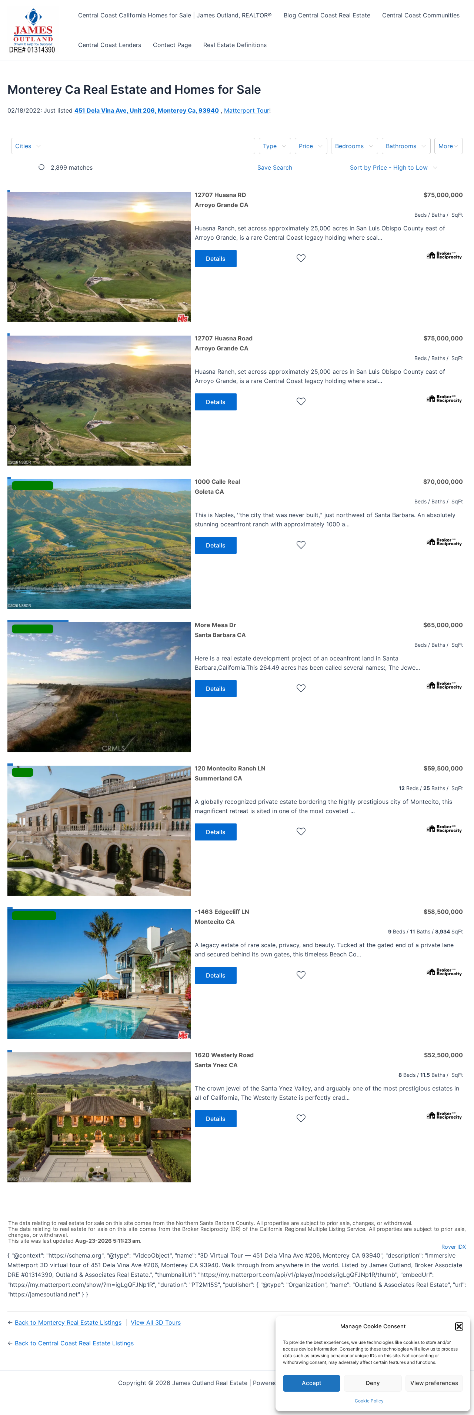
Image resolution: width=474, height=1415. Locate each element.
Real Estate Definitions (235, 45)
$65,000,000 (443, 625)
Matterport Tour (246, 110)
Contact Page (172, 45)
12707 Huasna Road (224, 343)
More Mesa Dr (220, 629)
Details (216, 258)
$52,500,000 (443, 1055)
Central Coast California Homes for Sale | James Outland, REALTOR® (175, 15)
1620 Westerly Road (224, 1059)
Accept (311, 1382)
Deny (373, 1382)
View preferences (434, 1382)
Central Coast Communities (421, 15)
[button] (459, 1326)
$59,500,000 (443, 768)
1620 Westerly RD (221, 1203)
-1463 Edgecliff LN (222, 916)
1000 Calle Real (217, 486)
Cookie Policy (369, 1401)
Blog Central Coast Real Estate (327, 15)
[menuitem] (133, 146)
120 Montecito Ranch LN (230, 773)
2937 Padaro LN (218, 1346)
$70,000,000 (443, 481)
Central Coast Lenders (109, 45)
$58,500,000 (443, 911)
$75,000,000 (443, 195)
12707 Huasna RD (221, 199)
